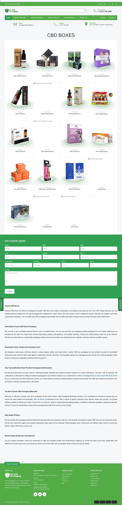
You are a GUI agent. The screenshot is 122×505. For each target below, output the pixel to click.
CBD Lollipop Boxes (101, 114)
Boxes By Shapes (53, 17)
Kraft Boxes (94, 483)
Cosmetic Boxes (95, 478)
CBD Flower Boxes (20, 227)
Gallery (103, 17)
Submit (9, 291)
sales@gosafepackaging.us (26, 25)
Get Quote (112, 17)
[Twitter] (40, 494)
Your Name (36, 261)
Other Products (69, 17)
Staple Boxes (102, 189)
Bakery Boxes (94, 474)
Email (63, 261)
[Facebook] (35, 494)
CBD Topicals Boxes (47, 151)
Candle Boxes (94, 481)
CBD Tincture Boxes (20, 76)
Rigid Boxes (94, 485)
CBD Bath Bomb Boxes (101, 76)
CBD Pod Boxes (20, 151)
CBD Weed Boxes (74, 189)
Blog (105, 4)
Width (44, 245)
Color (81, 253)
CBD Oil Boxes (20, 114)
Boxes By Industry (20, 17)
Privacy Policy (66, 476)
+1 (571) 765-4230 (105, 11)
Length (6, 245)
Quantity (45, 253)
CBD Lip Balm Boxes (74, 76)
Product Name (9, 261)
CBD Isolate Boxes (75, 114)
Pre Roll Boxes (47, 227)
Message (7, 269)
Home (8, 17)
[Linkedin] (44, 494)
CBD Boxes (20, 74)
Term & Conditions (67, 474)
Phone (91, 261)
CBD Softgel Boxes (102, 151)
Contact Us (83, 17)
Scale (6, 253)
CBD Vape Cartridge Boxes (47, 189)
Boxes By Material (37, 17)
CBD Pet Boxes (75, 151)
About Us (100, 4)
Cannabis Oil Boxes (20, 189)
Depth (82, 245)
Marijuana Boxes (47, 76)
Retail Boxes (94, 476)
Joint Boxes (74, 227)
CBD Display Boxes (47, 114)
